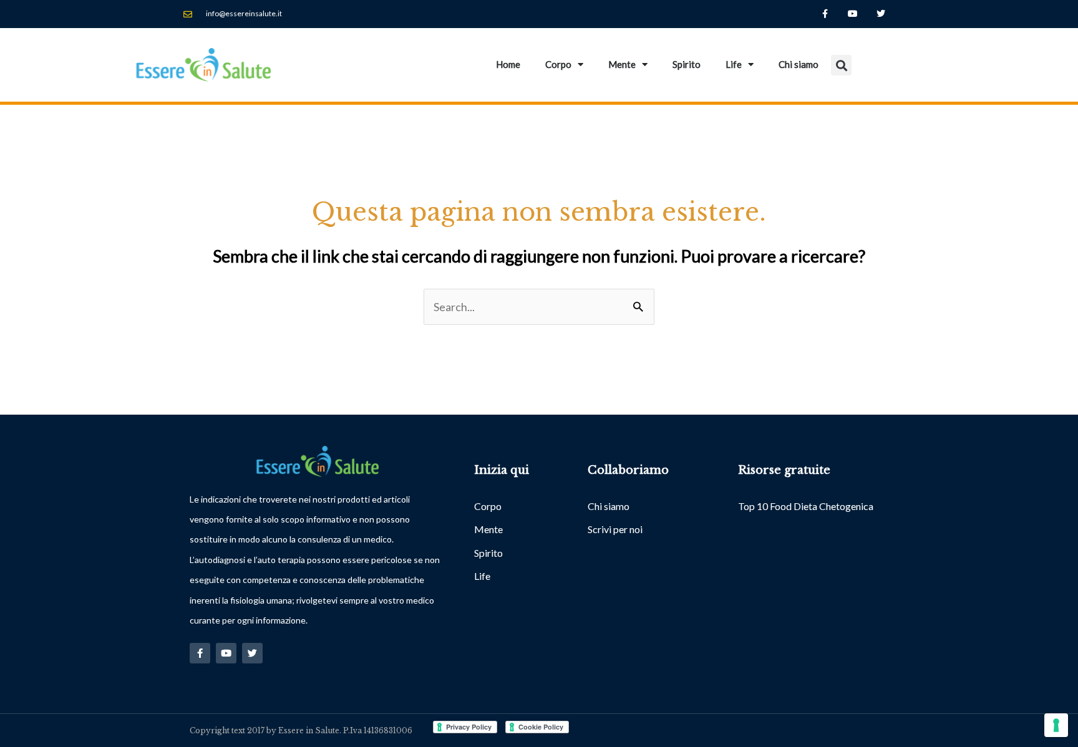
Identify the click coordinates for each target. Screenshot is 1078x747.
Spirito (687, 64)
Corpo (558, 64)
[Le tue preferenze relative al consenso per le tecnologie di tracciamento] (1056, 725)
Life (734, 64)
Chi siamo (798, 64)
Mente (622, 64)
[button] (841, 65)
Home (508, 64)
